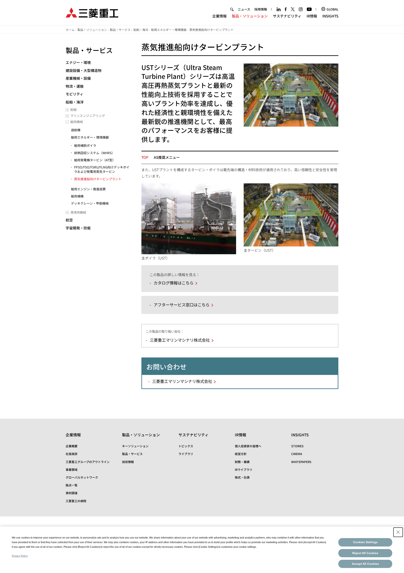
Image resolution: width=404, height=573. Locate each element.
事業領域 (71, 469)
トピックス (185, 446)
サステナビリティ (287, 16)
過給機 (75, 130)
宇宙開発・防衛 (78, 227)
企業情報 (219, 16)
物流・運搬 (75, 86)
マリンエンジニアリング (87, 115)
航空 (69, 219)
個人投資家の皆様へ (248, 446)
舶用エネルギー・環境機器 (168, 30)
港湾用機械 (78, 212)
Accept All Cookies (365, 563)
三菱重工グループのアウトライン (88, 462)
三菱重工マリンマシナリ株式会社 (180, 340)
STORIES (297, 446)
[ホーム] (92, 12)
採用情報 (260, 9)
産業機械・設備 (78, 78)
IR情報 (312, 16)
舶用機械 (76, 121)
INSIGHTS (330, 16)
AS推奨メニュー (167, 157)
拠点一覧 (71, 485)
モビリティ (74, 94)
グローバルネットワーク (82, 477)
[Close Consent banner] (398, 532)
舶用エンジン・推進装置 (88, 189)
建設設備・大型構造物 (83, 70)
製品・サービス (120, 30)
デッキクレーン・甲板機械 (90, 203)
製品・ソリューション (250, 16)
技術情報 (128, 462)
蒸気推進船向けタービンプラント (97, 179)
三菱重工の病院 (76, 501)
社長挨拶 (71, 454)
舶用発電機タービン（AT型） (95, 160)
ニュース (244, 9)
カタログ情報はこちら (174, 283)
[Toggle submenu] (67, 109)
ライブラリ (185, 454)
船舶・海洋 (140, 30)
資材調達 (71, 493)
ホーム (70, 30)
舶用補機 (77, 196)
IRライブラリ (243, 469)
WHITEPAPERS (301, 462)
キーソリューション (135, 446)
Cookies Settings (365, 542)
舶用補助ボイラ (85, 145)
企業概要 (71, 446)
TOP (144, 157)
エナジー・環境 (78, 62)
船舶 (73, 109)
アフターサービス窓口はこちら (182, 305)
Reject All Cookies (365, 553)
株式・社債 (242, 477)
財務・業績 (242, 462)
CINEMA (296, 454)
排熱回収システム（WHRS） (94, 153)
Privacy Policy (20, 555)
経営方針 (241, 454)
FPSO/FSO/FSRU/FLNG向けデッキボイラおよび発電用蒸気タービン (101, 169)
